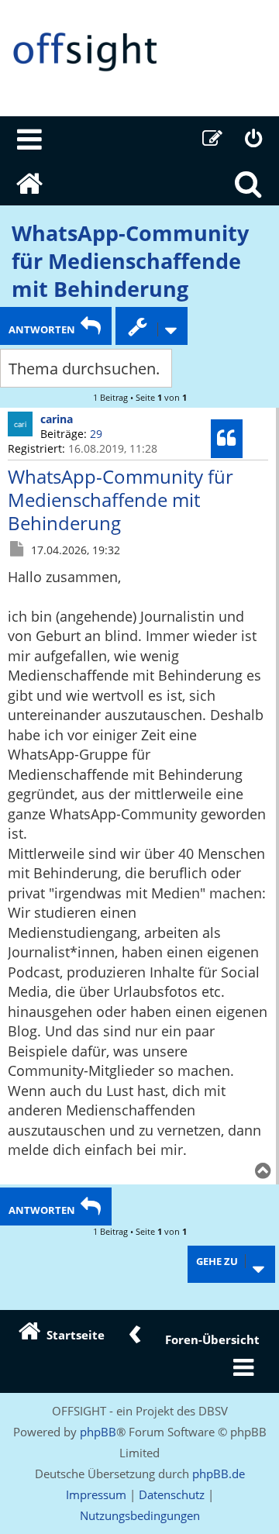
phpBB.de (218, 1473)
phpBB (98, 1431)
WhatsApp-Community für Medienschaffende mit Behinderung (130, 261)
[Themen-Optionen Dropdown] (151, 326)
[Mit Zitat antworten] (227, 438)
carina (56, 419)
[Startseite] (139, 52)
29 (96, 433)
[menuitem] (30, 138)
